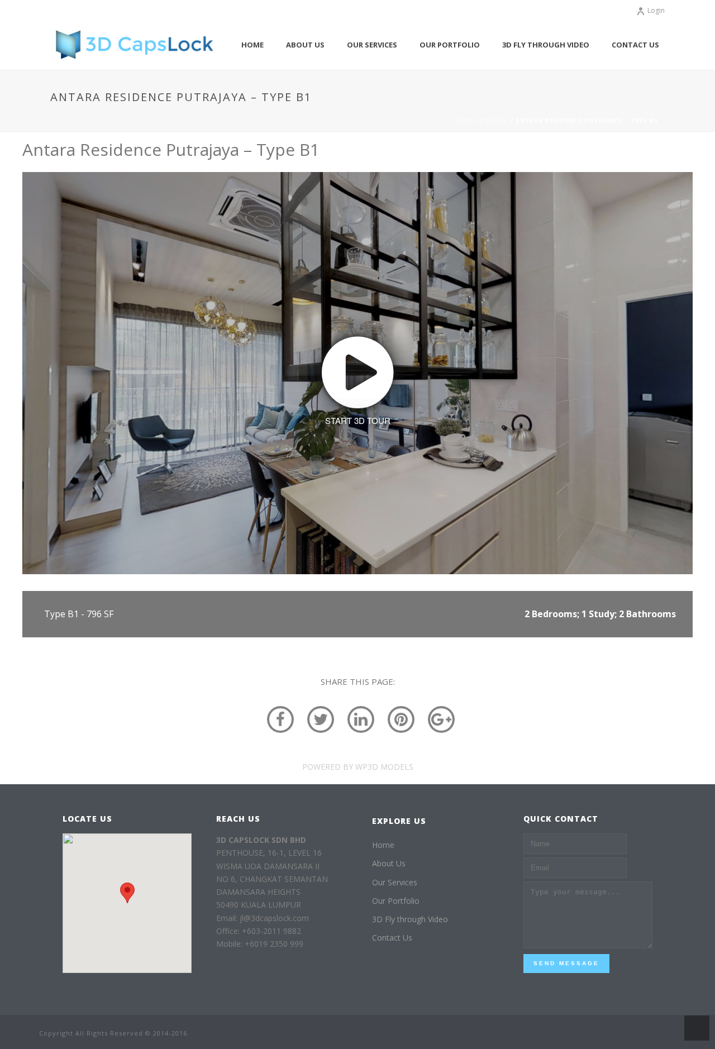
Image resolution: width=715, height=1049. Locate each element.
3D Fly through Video (545, 45)
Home (252, 45)
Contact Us (635, 45)
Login (656, 10)
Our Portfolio (450, 45)
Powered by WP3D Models (357, 766)
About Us (305, 45)
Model (496, 121)
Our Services (372, 45)
